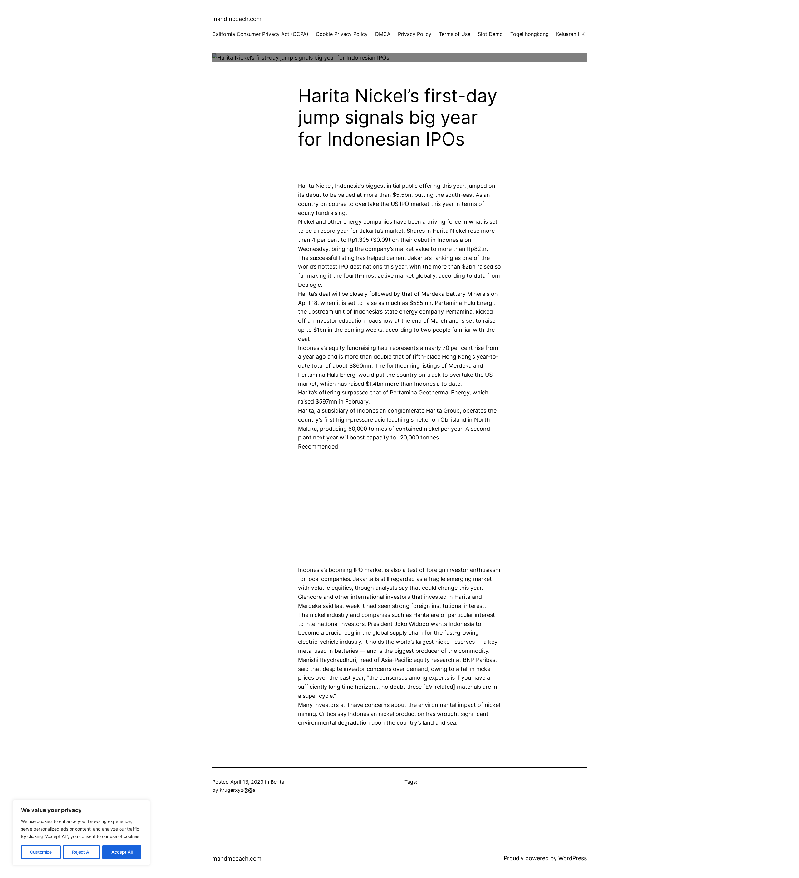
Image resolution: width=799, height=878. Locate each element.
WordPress (572, 858)
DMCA (382, 34)
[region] (81, 833)
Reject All (81, 852)
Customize (41, 852)
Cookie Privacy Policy (342, 34)
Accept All (122, 852)
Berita (277, 782)
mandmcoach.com (237, 19)
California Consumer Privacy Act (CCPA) (260, 34)
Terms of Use (454, 34)
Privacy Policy (414, 34)
